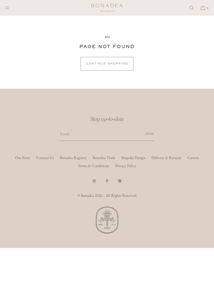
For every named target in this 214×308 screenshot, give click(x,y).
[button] (191, 7)
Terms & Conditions (93, 165)
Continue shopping (107, 63)
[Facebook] (107, 181)
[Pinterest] (120, 181)
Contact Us (45, 157)
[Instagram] (94, 181)
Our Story (22, 157)
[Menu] (11, 7)
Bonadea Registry (73, 157)
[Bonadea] (107, 7)
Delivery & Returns (166, 157)
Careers (193, 157)
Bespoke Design (133, 157)
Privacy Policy (125, 165)
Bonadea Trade (104, 157)
